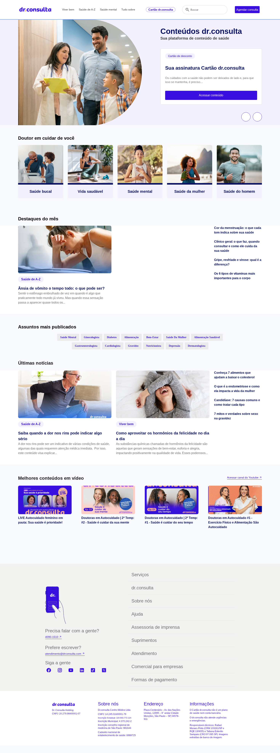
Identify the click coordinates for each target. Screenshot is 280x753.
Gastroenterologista (86, 345)
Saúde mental (108, 9)
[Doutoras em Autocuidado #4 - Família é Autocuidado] (45, 500)
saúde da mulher (176, 337)
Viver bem (68, 9)
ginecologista (91, 337)
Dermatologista (196, 345)
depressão (174, 345)
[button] (245, 116)
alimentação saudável (207, 337)
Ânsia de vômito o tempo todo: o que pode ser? (61, 288)
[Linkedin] (82, 670)
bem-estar (152, 337)
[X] (104, 670)
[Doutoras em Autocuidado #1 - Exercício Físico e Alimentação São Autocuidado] (235, 500)
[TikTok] (93, 670)
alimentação (131, 337)
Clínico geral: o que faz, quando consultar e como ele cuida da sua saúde (237, 246)
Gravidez (133, 345)
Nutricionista (153, 345)
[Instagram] (60, 670)
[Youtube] (71, 670)
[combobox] (204, 9)
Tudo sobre (128, 9)
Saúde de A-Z (87, 9)
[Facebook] (49, 670)
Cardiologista (112, 345)
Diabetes (112, 337)
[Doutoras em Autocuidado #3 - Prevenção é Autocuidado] (108, 500)
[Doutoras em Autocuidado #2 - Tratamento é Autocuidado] (171, 500)
